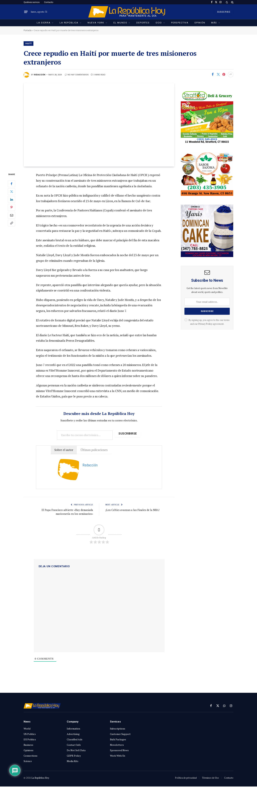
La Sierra (43, 22)
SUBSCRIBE (223, 12)
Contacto (48, 2)
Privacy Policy (205, 323)
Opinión (199, 22)
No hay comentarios (78, 75)
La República (69, 22)
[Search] (231, 2)
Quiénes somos (32, 2)
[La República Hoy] (128, 11)
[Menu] (26, 12)
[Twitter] (11, 191)
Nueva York (96, 22)
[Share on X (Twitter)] (218, 74)
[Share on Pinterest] (223, 74)
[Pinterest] (11, 207)
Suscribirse (128, 433)
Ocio (159, 22)
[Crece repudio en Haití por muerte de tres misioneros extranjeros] (99, 125)
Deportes (143, 22)
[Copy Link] (11, 223)
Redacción (39, 75)
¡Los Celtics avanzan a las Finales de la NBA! (132, 510)
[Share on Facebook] (212, 74)
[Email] (11, 215)
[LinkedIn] (11, 199)
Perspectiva (179, 22)
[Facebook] (11, 183)
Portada (27, 30)
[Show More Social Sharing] (230, 74)
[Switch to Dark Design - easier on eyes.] (227, 2)
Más (214, 22)
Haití (28, 43)
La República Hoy (40, 777)
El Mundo (120, 22)
